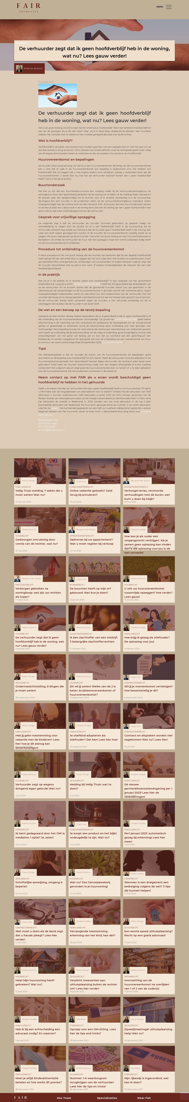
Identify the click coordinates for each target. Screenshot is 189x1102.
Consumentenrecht (81, 487)
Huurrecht (22, 43)
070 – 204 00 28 (46, 426)
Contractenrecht (135, 683)
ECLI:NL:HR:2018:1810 (112, 342)
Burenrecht (77, 585)
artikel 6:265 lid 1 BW (126, 319)
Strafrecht (22, 830)
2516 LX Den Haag (47, 423)
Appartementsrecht (136, 487)
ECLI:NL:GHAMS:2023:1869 (86, 284)
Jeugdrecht (22, 683)
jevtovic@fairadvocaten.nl (51, 430)
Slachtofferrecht (81, 634)
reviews (55, 408)
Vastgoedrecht (24, 585)
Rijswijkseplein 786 (47, 420)
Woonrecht (131, 976)
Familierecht (23, 487)
